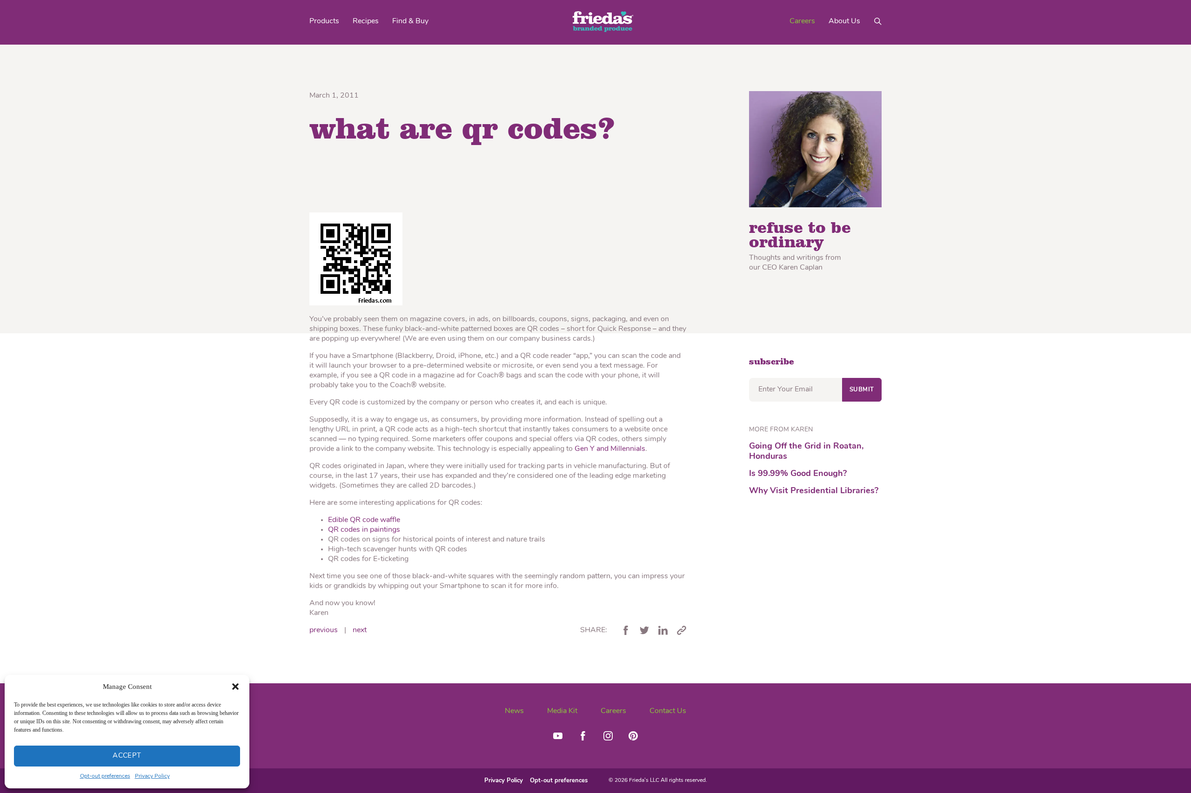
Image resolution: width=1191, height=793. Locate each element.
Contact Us (667, 711)
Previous (323, 630)
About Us (844, 21)
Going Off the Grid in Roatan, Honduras (806, 452)
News (514, 711)
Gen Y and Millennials (610, 449)
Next (360, 630)
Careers (802, 21)
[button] (235, 686)
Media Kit (562, 711)
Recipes (366, 21)
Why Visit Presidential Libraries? (813, 491)
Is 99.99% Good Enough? (798, 474)
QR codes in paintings (364, 530)
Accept (127, 756)
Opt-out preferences (105, 776)
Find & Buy (410, 21)
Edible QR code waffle (364, 520)
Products (324, 21)
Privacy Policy (152, 776)
